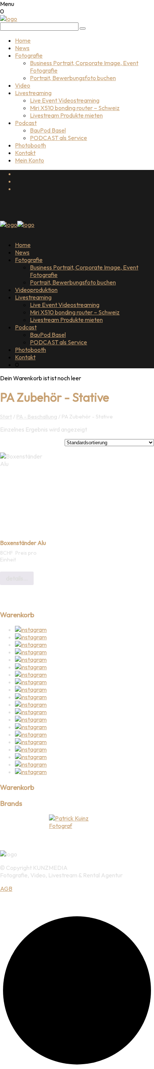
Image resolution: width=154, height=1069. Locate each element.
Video (22, 85)
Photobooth (30, 145)
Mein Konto (29, 160)
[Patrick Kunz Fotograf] (77, 821)
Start (6, 416)
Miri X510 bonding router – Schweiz (75, 108)
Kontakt (25, 152)
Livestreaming (33, 93)
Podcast (26, 123)
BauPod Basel (48, 130)
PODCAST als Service (58, 137)
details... (17, 578)
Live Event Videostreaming (64, 100)
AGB (6, 888)
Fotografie (29, 55)
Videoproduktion (36, 289)
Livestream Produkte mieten (66, 115)
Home (23, 40)
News (22, 48)
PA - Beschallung (36, 416)
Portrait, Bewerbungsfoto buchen (73, 78)
